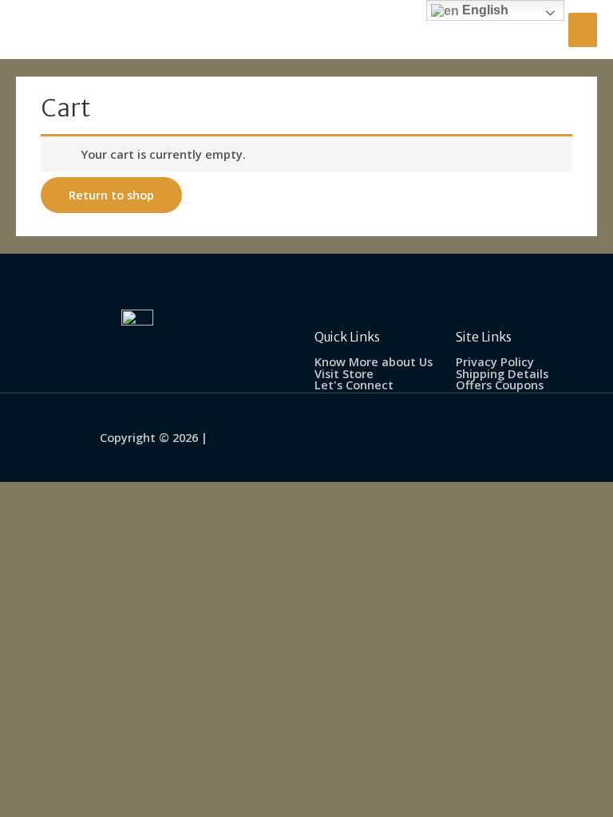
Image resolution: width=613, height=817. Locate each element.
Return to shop (111, 195)
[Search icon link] (538, 29)
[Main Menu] (582, 30)
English (483, 10)
